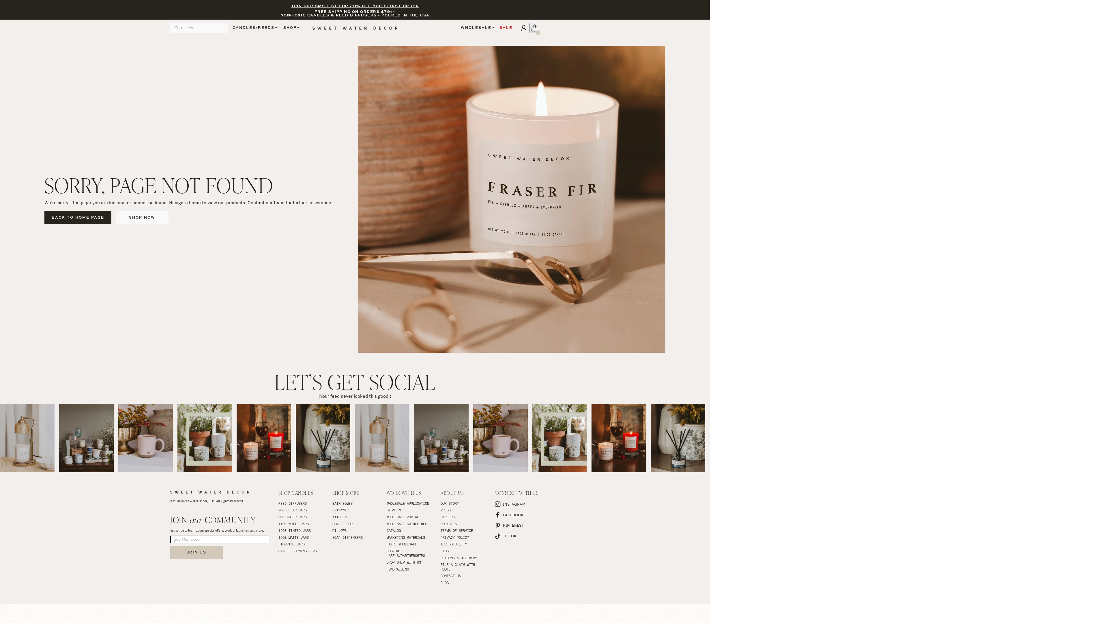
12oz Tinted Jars (294, 530)
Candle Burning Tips (297, 551)
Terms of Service (457, 530)
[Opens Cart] (534, 28)
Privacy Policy (455, 537)
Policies (449, 524)
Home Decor (342, 524)
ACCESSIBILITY (454, 544)
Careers (448, 517)
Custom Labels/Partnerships (406, 553)
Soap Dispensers (347, 537)
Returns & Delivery (459, 558)
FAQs (445, 551)
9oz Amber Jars (292, 517)
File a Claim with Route (459, 566)
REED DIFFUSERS (292, 503)
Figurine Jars (291, 544)
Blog (445, 583)
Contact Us (451, 576)
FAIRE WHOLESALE (402, 544)
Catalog (394, 530)
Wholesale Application (408, 503)
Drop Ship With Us (404, 562)
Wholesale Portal (403, 517)
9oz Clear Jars (292, 510)
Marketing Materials (406, 537)
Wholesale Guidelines (407, 524)
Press (446, 510)
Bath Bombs (342, 503)
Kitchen (339, 517)
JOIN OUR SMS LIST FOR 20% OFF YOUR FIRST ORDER (355, 6)
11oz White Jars (293, 524)
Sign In (394, 510)
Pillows (339, 530)
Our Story (450, 503)
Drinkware (341, 510)
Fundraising (398, 569)
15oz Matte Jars (293, 537)
